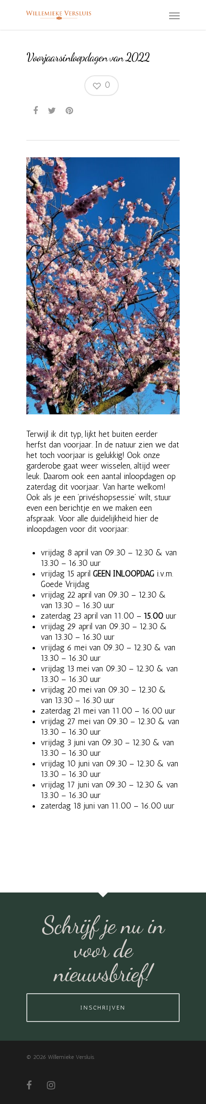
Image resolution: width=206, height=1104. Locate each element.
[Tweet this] (52, 110)
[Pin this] (70, 110)
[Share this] (36, 110)
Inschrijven (103, 1007)
